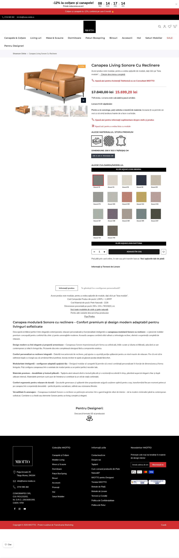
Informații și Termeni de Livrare (105, 267)
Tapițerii (94, 464)
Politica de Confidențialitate (102, 500)
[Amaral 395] (141, 214)
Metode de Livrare (99, 491)
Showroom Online (19, 54)
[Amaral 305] (127, 197)
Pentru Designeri (14, 45)
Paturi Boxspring (95, 38)
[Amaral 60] (141, 180)
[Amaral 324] (156, 197)
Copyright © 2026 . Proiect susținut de (33, 525)
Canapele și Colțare (60, 455)
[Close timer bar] (176, 4)
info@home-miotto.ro (26, 17)
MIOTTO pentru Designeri (102, 477)
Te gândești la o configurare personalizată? (100, 288)
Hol (139, 38)
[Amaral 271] (98, 197)
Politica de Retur (98, 505)
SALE (170, 38)
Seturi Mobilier (153, 38)
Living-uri (35, 38)
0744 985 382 (9, 17)
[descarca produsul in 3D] (89, 418)
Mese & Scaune (54, 38)
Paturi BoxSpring (59, 473)
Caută (163, 525)
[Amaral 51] (112, 180)
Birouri (113, 38)
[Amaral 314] (141, 197)
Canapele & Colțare (15, 38)
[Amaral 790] (112, 230)
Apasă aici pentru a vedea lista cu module (113, 126)
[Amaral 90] (156, 180)
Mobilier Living (58, 460)
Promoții (55, 487)
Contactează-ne (98, 455)
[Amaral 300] (112, 197)
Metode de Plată (98, 487)
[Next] (83, 83)
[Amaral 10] (98, 180)
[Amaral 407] (156, 214)
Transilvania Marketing (63, 525)
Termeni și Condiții (99, 496)
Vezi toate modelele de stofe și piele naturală (89, 309)
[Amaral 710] (98, 230)
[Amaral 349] (127, 214)
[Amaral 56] (127, 180)
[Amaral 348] (112, 214)
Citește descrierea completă (113, 74)
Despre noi (96, 460)
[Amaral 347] (98, 214)
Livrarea (105, 98)
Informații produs (66, 288)
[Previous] (17, 83)
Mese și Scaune (59, 464)
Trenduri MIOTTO (99, 482)
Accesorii (127, 38)
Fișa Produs (89, 316)
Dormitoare (74, 38)
